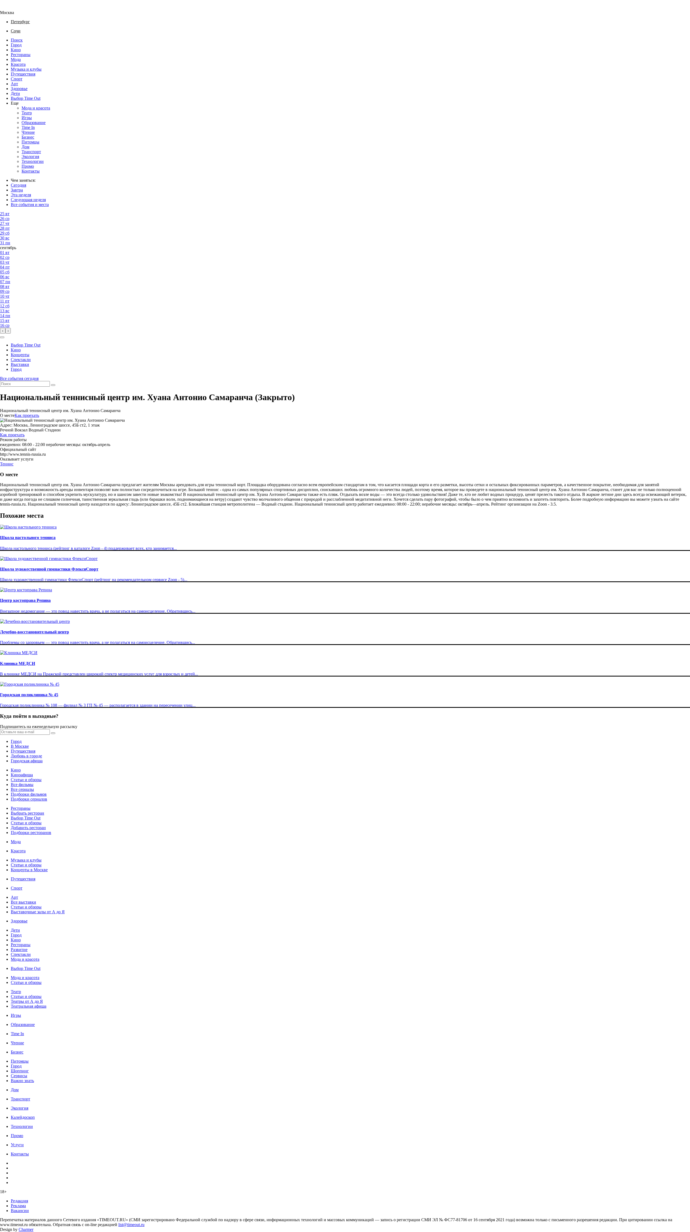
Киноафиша (22, 775)
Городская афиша (27, 761)
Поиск (17, 40)
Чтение (28, 132)
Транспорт (31, 151)
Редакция (19, 1201)
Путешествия (23, 74)
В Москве (20, 746)
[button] (2, 337)
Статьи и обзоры (26, 779)
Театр (27, 113)
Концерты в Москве (29, 869)
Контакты (31, 171)
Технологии (33, 161)
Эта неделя (21, 195)
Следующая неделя (28, 199)
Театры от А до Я (27, 1001)
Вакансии (20, 1210)
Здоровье (19, 88)
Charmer (26, 1229)
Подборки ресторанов (31, 832)
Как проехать (27, 415)
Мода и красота (36, 108)
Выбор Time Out (25, 98)
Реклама (18, 1205)
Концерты (20, 354)
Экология (30, 156)
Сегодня (18, 185)
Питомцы (30, 142)
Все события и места (30, 204)
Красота (18, 64)
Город (16, 45)
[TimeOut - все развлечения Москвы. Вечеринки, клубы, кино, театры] (12, 7)
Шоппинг (20, 1071)
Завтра (17, 190)
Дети (15, 93)
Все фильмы (22, 784)
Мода (16, 59)
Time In (28, 127)
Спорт (16, 79)
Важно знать (22, 1080)
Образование (34, 122)
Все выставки (23, 902)
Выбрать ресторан (27, 813)
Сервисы (19, 1075)
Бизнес (28, 137)
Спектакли (21, 359)
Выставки (20, 364)
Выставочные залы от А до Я (38, 912)
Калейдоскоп (23, 1117)
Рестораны (20, 54)
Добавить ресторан (28, 827)
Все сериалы (22, 789)
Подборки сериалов (29, 799)
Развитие (19, 949)
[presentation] (2, 331)
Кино (16, 49)
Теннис (6, 464)
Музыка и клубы (26, 69)
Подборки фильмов (29, 794)
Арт (14, 83)
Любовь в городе (26, 756)
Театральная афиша (28, 1006)
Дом (25, 147)
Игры (27, 117)
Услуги (17, 1144)
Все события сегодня (19, 378)
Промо (28, 166)
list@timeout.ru (131, 1224)
